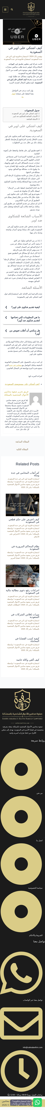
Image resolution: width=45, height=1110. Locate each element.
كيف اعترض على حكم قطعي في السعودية (24, 520)
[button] (12, 9)
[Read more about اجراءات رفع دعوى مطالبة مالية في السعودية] (22, 576)
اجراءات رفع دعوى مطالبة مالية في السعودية (22, 591)
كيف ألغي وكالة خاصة (27, 659)
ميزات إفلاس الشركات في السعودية (25, 615)
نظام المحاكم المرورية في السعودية (25, 547)
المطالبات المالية (14, 605)
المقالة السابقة (22, 441)
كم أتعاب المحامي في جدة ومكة (25, 474)
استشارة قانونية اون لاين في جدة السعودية (23, 479)
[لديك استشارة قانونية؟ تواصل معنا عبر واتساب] (37, 1102)
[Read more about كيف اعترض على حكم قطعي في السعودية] (22, 505)
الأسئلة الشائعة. (32, 119)
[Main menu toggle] (5, 9)
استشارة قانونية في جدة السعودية (17, 59)
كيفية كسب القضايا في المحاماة (27, 639)
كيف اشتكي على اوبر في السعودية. (25, 113)
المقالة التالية (22, 449)
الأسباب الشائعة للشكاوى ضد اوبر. (25, 116)
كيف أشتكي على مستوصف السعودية (22, 384)
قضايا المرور (15, 558)
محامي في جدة (15, 365)
